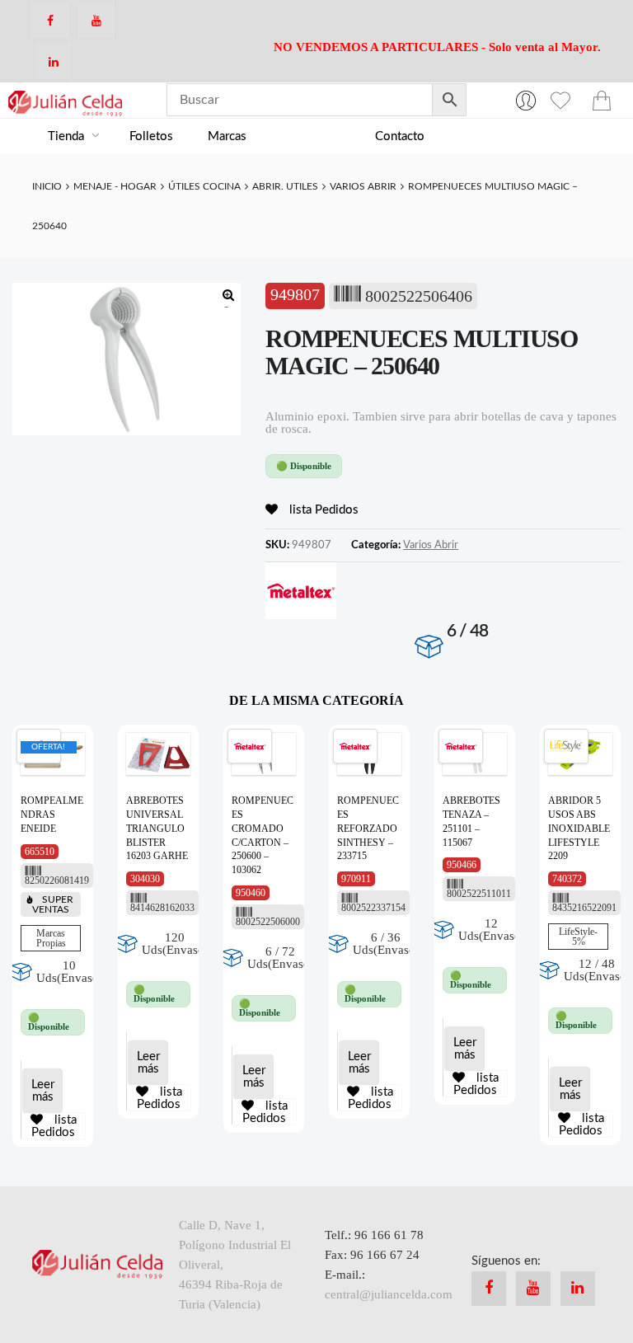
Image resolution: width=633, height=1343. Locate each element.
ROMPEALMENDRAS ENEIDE (52, 814)
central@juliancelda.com (388, 1294)
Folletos (151, 136)
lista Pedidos (322, 510)
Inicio (47, 186)
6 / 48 (468, 631)
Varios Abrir (363, 186)
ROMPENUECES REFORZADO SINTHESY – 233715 (368, 828)
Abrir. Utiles (285, 186)
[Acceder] (525, 99)
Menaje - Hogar (115, 186)
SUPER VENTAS (52, 904)
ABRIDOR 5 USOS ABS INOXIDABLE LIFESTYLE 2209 (579, 828)
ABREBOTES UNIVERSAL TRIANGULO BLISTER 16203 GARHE (157, 828)
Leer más (42, 1090)
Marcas (227, 136)
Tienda (67, 136)
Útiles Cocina (204, 186)
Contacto (399, 136)
